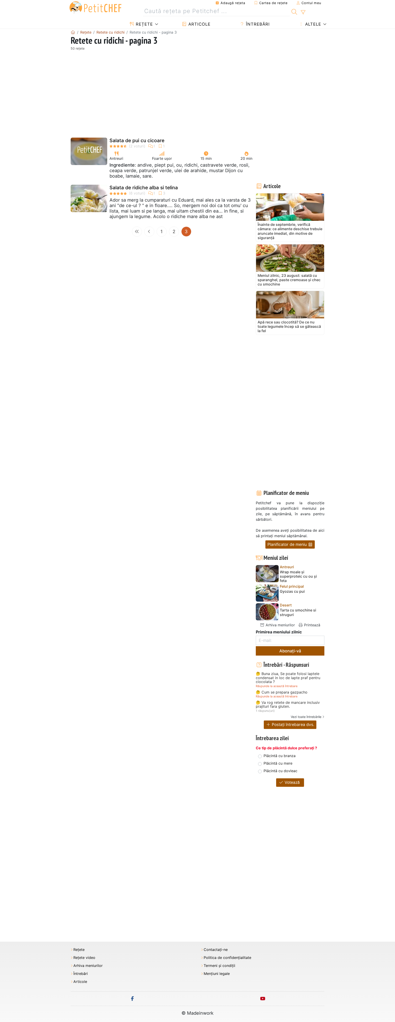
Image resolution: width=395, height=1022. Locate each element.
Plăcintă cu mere (278, 763)
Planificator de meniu (287, 544)
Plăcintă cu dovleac (280, 771)
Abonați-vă (290, 650)
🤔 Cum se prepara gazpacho (281, 692)
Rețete (143, 24)
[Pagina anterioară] (149, 232)
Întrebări (257, 24)
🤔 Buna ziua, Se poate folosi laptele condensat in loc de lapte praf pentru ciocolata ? (288, 678)
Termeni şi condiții (219, 965)
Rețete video (84, 957)
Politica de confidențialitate (227, 957)
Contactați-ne (216, 949)
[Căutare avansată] (303, 12)
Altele (312, 24)
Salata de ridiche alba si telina (143, 187)
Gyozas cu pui (292, 591)
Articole (199, 24)
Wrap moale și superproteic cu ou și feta (298, 576)
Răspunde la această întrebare (276, 686)
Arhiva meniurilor (279, 625)
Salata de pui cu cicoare (136, 140)
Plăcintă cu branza (280, 755)
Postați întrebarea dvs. (292, 724)
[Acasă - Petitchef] (73, 32)
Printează (311, 625)
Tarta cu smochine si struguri (298, 612)
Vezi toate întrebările (306, 717)
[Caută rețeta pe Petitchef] (294, 11)
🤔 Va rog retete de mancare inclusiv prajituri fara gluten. (288, 705)
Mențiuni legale (217, 973)
